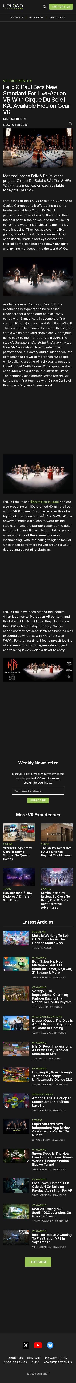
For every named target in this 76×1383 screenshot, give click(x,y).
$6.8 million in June (44, 502)
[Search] (44, 6)
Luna (35, 947)
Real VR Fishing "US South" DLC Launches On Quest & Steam (51, 1212)
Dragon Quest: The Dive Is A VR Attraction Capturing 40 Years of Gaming (52, 1024)
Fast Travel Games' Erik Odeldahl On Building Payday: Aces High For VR (52, 1186)
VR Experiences (17, 81)
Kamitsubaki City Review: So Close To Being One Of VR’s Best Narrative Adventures (55, 900)
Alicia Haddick (42, 1032)
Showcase (57, 17)
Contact (34, 1358)
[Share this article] (70, 123)
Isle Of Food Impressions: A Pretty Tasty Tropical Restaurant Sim (52, 1050)
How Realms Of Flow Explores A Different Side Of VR (17, 896)
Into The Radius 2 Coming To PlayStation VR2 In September (52, 1238)
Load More (38, 1262)
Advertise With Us (58, 1362)
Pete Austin (40, 1006)
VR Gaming (39, 957)
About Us (15, 1358)
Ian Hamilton (14, 119)
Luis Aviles (39, 1058)
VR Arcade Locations (47, 1016)
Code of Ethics (15, 1362)
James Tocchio (42, 1084)
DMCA (36, 1362)
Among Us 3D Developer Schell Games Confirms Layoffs (51, 1101)
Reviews (17, 17)
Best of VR (36, 17)
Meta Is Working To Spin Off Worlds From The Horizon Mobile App (50, 939)
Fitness (37, 1120)
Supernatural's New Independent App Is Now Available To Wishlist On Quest (51, 1129)
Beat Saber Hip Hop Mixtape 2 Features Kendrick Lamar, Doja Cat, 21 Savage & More (52, 967)
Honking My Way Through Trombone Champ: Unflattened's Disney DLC (52, 1075)
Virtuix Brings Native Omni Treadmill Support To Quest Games (18, 853)
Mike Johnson (41, 977)
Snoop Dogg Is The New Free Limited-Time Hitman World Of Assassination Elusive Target (52, 1159)
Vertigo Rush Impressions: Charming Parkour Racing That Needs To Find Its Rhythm (52, 996)
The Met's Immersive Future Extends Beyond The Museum (56, 851)
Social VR (39, 931)
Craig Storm (41, 1139)
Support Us (61, 6)
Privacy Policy (56, 1358)
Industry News (42, 1094)
